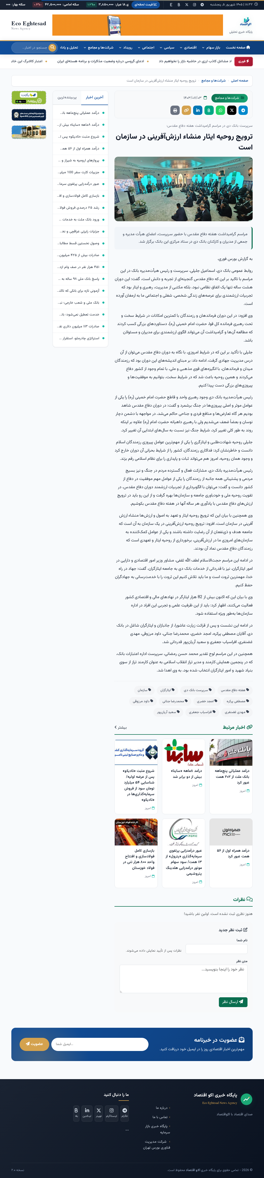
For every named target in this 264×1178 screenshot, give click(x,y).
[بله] (179, 5)
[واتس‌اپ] (220, 110)
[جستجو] (52, 48)
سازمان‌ (143, 690)
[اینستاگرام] (194, 5)
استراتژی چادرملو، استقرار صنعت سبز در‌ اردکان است (78, 338)
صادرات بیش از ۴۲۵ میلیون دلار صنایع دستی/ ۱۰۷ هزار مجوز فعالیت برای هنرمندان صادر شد (78, 255)
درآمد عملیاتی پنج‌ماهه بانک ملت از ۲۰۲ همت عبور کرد (78, 113)
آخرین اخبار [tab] (94, 97)
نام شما (242, 940)
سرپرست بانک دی (196, 690)
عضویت (36, 1044)
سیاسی (168, 47)
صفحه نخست (236, 47)
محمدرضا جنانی (173, 701)
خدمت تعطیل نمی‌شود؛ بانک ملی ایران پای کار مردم (78, 314)
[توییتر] (186, 5)
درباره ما (162, 1108)
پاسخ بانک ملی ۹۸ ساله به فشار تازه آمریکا (78, 279)
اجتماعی (147, 47)
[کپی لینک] (186, 110)
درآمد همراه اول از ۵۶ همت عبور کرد (78, 148)
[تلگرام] (202, 5)
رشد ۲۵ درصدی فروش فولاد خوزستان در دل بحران (78, 207)
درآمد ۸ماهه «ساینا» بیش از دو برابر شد (78, 125)
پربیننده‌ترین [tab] (67, 97)
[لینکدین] (197, 110)
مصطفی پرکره (236, 701)
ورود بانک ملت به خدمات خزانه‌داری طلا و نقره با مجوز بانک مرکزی (78, 219)
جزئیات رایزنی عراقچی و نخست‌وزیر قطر (78, 231)
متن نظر (242, 961)
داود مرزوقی (141, 701)
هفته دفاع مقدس (233, 690)
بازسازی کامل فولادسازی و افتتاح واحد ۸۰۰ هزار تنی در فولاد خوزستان (78, 196)
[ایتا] (171, 5)
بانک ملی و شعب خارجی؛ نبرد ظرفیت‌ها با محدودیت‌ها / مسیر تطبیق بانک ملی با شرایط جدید (78, 302)
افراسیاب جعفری (201, 712)
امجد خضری (205, 701)
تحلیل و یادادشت (65, 47)
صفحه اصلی (239, 80)
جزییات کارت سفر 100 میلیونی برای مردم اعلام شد (78, 172)
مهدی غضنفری (235, 712)
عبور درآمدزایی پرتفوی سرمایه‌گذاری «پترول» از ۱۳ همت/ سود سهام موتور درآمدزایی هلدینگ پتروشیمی (78, 184)
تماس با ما (160, 1117)
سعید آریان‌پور (167, 712)
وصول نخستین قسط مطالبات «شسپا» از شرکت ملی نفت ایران (78, 243)
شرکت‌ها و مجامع (100, 47)
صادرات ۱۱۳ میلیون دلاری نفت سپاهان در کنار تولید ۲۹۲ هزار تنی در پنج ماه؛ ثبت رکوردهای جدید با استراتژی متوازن (78, 326)
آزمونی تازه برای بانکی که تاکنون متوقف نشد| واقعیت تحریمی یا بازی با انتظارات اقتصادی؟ (78, 291)
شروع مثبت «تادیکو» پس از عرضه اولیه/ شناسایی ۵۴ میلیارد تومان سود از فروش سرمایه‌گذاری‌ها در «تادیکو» (78, 136)
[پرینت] (175, 110)
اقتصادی (189, 47)
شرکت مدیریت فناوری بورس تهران (156, 1145)
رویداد (127, 47)
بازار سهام (212, 47)
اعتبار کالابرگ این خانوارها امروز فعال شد (61, 61)
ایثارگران (166, 690)
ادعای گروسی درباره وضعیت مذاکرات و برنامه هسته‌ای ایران (149, 61)
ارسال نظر (230, 1002)
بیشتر (122, 728)
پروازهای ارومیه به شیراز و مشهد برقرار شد (78, 160)
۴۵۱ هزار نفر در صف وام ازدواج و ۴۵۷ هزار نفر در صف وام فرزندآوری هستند (78, 267)
